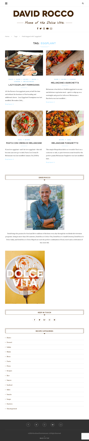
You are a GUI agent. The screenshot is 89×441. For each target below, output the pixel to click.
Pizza (9, 366)
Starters (17, 81)
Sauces (9, 380)
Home (7, 36)
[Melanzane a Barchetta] (65, 63)
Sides (69, 139)
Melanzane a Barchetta (65, 83)
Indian (9, 347)
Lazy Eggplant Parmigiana (24, 85)
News (9, 356)
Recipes (26, 79)
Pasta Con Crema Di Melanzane (24, 143)
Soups (9, 399)
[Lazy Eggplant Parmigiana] (24, 63)
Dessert (9, 342)
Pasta (20, 139)
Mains (18, 79)
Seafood (9, 385)
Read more (8, 104)
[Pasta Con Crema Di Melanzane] (24, 123)
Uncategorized (28, 81)
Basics (11, 79)
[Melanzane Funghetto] (65, 123)
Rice (8, 375)
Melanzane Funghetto (65, 143)
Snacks (34, 79)
